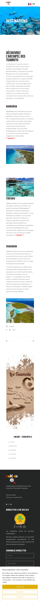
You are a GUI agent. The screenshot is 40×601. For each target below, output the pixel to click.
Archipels (11, 326)
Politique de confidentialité (14, 497)
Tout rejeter (20, 597)
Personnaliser (20, 592)
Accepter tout (20, 587)
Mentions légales (11, 495)
